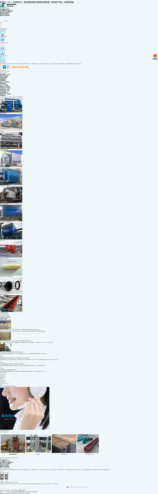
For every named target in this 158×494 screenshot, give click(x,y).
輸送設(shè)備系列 (5, 86)
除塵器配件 (3, 95)
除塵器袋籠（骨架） (5, 91)
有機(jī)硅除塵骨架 (4, 294)
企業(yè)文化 (4, 14)
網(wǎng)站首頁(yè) (4, 7)
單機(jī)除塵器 (3, 77)
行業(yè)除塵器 (4, 85)
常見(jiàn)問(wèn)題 (5, 320)
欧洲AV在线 (2, 493)
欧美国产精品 (22, 493)
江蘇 (16, 482)
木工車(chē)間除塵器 (4, 167)
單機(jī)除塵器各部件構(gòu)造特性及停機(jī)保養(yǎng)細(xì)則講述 (15, 358)
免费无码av (27, 493)
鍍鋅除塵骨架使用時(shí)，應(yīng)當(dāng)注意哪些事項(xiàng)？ (15, 340)
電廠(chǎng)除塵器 (4, 204)
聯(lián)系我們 (4, 15)
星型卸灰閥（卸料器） (6, 88)
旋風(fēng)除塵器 (4, 82)
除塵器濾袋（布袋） (5, 89)
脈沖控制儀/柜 (3, 92)
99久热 (17, 493)
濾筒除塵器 (3, 83)
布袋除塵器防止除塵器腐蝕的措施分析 (8, 369)
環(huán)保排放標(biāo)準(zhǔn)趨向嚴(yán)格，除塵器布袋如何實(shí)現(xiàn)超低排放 (19, 329)
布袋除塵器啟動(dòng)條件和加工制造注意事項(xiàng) (12, 364)
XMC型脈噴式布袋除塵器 (5, 222)
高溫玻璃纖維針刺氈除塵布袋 (6, 276)
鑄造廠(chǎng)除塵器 (4, 185)
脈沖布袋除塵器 (4, 76)
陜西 (13, 482)
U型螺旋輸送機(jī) (4, 312)
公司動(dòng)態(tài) (6, 11)
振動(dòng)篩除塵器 (4, 258)
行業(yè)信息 (3, 318)
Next (1, 22)
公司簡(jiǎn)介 (4, 9)
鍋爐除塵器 (3, 79)
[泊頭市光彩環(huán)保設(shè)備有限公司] (8, 6)
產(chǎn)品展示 (5, 12)
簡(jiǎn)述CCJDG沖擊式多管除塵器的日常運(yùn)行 (11, 352)
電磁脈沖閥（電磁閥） (6, 93)
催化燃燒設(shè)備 (5, 74)
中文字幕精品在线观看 (10, 493)
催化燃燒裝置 (3, 113)
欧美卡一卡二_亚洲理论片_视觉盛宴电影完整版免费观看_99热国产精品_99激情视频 (37, 2)
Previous (6, 21)
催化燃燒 (2, 131)
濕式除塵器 (3, 80)
